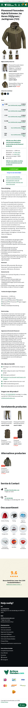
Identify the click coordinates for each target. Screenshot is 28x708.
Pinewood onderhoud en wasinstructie (11, 643)
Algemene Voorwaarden (7, 632)
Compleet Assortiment (7, 650)
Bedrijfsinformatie (6, 627)
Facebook (4, 657)
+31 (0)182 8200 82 (10, 394)
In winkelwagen (14, 169)
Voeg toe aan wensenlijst (14, 172)
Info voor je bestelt (6, 630)
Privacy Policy (4, 641)
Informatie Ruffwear (6, 634)
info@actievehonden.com (8, 398)
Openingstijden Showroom (8, 636)
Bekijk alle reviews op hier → (14, 584)
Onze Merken (4, 653)
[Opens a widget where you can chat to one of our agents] (22, 705)
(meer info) (17, 152)
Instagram (5, 659)
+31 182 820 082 (9, 498)
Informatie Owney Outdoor (8, 639)
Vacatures (3, 655)
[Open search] (15, 4)
